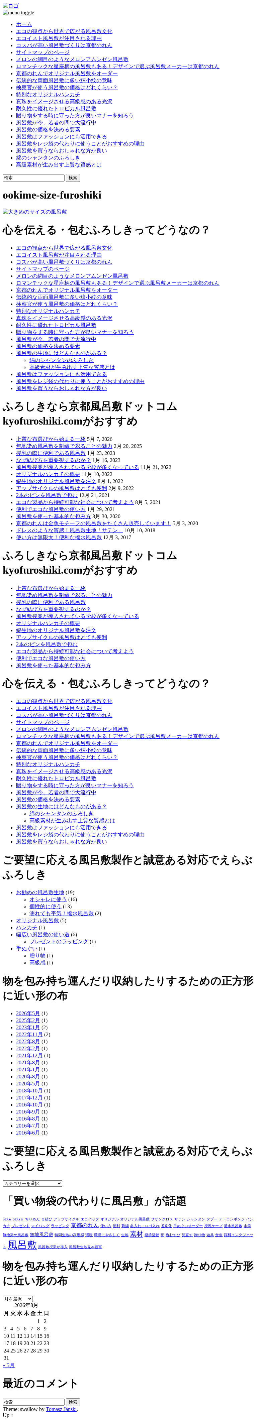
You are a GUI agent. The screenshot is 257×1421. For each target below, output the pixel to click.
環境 (89, 1235)
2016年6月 (28, 1133)
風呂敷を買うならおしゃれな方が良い (61, 150)
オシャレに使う (48, 899)
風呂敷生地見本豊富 (85, 1247)
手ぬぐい (26, 948)
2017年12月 (29, 1097)
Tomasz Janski (61, 1409)
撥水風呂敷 (233, 1226)
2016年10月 (29, 1104)
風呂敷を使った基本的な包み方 (53, 516)
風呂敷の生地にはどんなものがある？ (61, 353)
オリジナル (109, 1219)
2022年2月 (28, 1048)
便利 (116, 1226)
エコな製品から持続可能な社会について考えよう (75, 502)
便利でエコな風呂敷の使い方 (51, 509)
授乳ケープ (213, 1226)
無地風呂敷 (41, 1234)
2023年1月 (28, 1027)
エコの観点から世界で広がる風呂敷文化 (64, 31)
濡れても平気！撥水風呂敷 (61, 913)
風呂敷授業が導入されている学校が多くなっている (77, 467)
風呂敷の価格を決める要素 (48, 129)
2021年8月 (28, 1062)
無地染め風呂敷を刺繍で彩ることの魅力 (64, 446)
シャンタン (196, 1219)
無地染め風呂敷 (15, 1235)
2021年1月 (28, 1069)
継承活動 (152, 1235)
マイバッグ (40, 1226)
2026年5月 (28, 1013)
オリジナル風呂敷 (37, 920)
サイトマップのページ (43, 52)
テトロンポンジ (232, 1219)
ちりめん (32, 1219)
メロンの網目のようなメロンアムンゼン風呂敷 (72, 59)
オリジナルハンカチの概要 (48, 474)
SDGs (7, 1219)
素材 (136, 1233)
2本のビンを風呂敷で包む (47, 495)
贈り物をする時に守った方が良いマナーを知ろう (75, 115)
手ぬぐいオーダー (188, 1226)
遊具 (210, 1235)
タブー (212, 1219)
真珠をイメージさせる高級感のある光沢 (64, 101)
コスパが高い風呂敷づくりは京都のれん (64, 45)
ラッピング (60, 1226)
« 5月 (9, 1365)
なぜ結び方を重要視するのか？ (53, 460)
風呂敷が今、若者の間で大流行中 (56, 122)
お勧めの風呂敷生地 (40, 892)
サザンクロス (162, 1219)
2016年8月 (28, 1118)
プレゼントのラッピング (58, 941)
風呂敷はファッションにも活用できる (61, 136)
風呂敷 (22, 1244)
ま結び (46, 1219)
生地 (124, 1235)
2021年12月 (29, 1055)
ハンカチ (26, 927)
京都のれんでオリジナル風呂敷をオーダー (67, 73)
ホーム (24, 24)
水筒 (247, 1226)
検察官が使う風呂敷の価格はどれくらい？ (67, 87)
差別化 (166, 1226)
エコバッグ (90, 1219)
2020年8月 (28, 1076)
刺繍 (125, 1226)
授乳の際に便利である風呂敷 (51, 453)
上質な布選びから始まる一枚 (51, 439)
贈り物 (37, 955)
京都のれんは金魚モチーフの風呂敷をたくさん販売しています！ (93, 523)
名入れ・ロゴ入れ (145, 1226)
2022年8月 (28, 1041)
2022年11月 (29, 1034)
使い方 (105, 1226)
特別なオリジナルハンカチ (48, 94)
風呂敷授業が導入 (53, 1247)
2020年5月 (28, 1083)
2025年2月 (28, 1020)
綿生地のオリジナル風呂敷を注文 (56, 481)
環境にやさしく (107, 1235)
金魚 (219, 1235)
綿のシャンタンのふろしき (48, 157)
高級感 (37, 962)
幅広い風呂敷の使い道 (43, 934)
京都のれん (85, 1225)
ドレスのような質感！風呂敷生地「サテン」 (69, 530)
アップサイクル (66, 1219)
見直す (187, 1235)
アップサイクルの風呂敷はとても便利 (61, 488)
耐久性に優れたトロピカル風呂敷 (56, 108)
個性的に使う (45, 906)
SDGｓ (18, 1219)
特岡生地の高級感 (69, 1235)
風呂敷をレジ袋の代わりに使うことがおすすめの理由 (80, 143)
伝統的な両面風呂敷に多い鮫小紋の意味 (64, 80)
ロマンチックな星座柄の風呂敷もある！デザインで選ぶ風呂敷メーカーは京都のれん (118, 66)
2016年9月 (28, 1111)
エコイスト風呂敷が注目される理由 (59, 38)
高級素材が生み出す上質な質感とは (59, 164)
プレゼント (20, 1226)
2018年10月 (29, 1090)
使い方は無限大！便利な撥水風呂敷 (59, 537)
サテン (179, 1219)
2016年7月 (28, 1126)
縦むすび (173, 1235)
